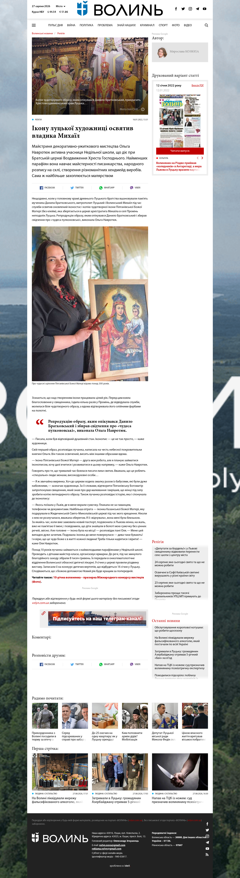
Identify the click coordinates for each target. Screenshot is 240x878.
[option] (180, 164)
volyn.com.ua (40, 603)
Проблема (105, 25)
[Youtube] (204, 9)
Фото (176, 25)
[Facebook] (176, 9)
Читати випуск (180, 151)
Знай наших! (126, 25)
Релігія (61, 33)
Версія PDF (198, 85)
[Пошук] (206, 25)
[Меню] (34, 25)
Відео (188, 25)
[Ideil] (120, 866)
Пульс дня (55, 25)
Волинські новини (42, 33)
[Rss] (207, 854)
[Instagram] (190, 9)
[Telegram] (197, 9)
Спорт (163, 25)
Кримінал (147, 25)
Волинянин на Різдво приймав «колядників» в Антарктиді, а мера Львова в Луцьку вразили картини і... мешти (179, 168)
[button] (60, 6)
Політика (86, 25)
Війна (71, 25)
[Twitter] (183, 9)
